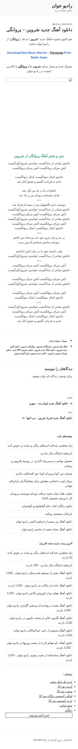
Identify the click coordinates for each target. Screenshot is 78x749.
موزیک (64, 341)
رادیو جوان (62, 5)
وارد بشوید (38, 376)
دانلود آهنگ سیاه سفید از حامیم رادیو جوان (47, 529)
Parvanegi (56, 52)
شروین (51, 353)
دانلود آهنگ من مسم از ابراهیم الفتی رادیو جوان (44, 521)
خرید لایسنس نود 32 (60, 700)
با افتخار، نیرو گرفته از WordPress (52, 739)
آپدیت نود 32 (65, 686)
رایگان (68, 710)
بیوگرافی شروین (28, 346)
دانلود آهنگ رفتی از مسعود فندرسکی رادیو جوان (43, 573)
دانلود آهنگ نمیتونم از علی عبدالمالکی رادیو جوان (43, 630)
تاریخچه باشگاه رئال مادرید (56, 453)
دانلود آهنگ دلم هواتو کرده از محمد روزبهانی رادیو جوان (39, 642)
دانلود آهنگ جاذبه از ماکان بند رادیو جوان (48, 585)
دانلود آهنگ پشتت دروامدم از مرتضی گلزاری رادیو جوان (39, 605)
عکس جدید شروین (38, 353)
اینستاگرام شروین (43, 346)
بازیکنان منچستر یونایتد (58, 513)
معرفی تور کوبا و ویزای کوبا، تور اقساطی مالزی (44, 473)
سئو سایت (66, 705)
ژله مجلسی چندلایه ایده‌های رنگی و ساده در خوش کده (40, 445)
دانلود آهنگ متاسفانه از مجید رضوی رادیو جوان (44, 655)
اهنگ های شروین (60, 346)
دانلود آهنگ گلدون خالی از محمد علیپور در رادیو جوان (40, 618)
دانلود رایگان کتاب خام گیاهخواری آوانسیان (47, 506)
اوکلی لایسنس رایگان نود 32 (55, 696)
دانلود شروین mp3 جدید (22, 350)
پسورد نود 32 (64, 691)
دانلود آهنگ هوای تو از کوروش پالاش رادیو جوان (44, 593)
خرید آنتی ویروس (39, 715)
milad (55, 24)
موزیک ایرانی (54, 341)
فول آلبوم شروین (21, 353)
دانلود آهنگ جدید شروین (44, 350)
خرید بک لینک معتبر (61, 681)
